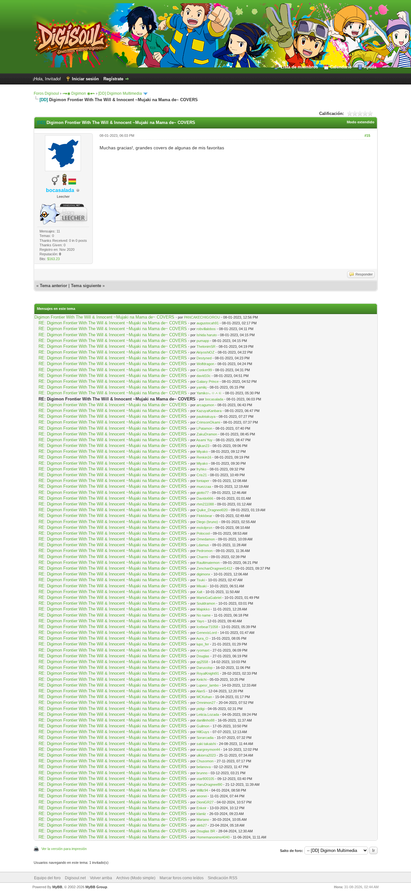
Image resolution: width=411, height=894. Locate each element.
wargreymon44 (208, 749)
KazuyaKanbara (209, 411)
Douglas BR (206, 831)
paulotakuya (206, 416)
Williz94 (202, 790)
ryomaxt (203, 650)
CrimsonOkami (208, 422)
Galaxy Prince (208, 381)
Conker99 (204, 370)
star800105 (205, 779)
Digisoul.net (75, 878)
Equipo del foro (47, 878)
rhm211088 (205, 504)
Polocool (203, 533)
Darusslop (205, 668)
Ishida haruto (207, 335)
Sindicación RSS (222, 878)
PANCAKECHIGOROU (202, 317)
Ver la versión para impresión (64, 849)
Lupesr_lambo (208, 685)
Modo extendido (360, 122)
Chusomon (205, 761)
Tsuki (201, 580)
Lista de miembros (299, 67)
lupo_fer (203, 644)
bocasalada (214, 399)
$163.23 (53, 259)
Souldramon (206, 603)
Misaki (201, 586)
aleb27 (202, 825)
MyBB (57, 887)
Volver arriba (101, 878)
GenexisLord (207, 633)
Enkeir (201, 808)
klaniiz (201, 814)
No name (204, 615)
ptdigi (201, 709)
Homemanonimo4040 (213, 837)
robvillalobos (206, 329)
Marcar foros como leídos (182, 878)
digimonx (203, 574)
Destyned (204, 358)
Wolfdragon (205, 364)
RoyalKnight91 (208, 673)
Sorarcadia (205, 738)
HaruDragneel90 (209, 784)
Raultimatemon (208, 563)
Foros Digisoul (46, 93)
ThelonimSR (206, 346)
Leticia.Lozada (208, 714)
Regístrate (113, 78)
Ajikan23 (202, 446)
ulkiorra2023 (206, 755)
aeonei (202, 796)
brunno (202, 773)
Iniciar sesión (85, 78)
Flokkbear (204, 516)
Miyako (202, 451)
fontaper (203, 481)
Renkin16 (204, 457)
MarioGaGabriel (209, 598)
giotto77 (203, 493)
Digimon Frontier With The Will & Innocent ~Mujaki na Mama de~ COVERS (104, 317)
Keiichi (201, 679)
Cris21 (202, 475)
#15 (367, 135)
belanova (204, 767)
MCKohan (204, 697)
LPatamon (204, 428)
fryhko (201, 469)
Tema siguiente (86, 285)
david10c (204, 376)
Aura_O (202, 638)
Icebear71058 (207, 627)
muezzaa (204, 486)
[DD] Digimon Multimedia (120, 93)
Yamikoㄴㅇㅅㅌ (209, 393)
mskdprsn (204, 528)
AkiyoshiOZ (205, 352)
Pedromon (205, 551)
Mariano (203, 819)
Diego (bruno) (207, 522)
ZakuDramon (207, 434)
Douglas (203, 656)
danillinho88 (205, 720)
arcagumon (205, 405)
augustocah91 (208, 323)
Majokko (203, 609)
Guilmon (203, 726)
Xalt (199, 592)
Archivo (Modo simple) (135, 878)
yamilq (201, 387)
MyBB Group (96, 887)
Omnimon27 (206, 703)
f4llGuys (203, 732)
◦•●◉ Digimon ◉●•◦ (78, 93)
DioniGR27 (205, 802)
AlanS (200, 691)
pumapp (203, 341)
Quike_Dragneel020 (212, 510)
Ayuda (370, 67)
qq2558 (202, 662)
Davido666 (205, 498)
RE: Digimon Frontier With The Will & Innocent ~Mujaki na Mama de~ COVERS (113, 322)
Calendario (341, 67)
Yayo (200, 621)
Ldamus (203, 545)
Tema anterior (53, 285)
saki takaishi (206, 744)
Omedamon (206, 539)
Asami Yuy (204, 440)
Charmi (202, 557)
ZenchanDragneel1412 (214, 568)
